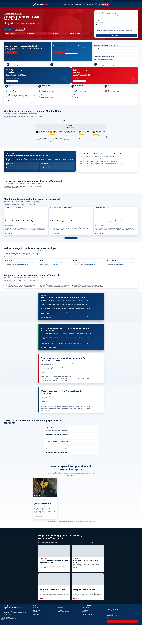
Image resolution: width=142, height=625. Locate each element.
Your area (98, 20)
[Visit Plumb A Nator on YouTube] (100, 1)
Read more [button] (38, 139)
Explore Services (19, 29)
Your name (98, 15)
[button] (35, 137)
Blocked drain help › (9, 233)
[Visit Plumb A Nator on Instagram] (96, 1)
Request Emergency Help (79, 80)
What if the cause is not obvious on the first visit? (57, 434)
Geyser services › (99, 233)
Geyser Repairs (36, 612)
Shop (84, 4)
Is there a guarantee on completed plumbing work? (57, 452)
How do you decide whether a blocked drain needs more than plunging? (107, 50)
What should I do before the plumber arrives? (56, 448)
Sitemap (59, 614)
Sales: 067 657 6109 (8, 614)
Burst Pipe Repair (36, 610)
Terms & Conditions (86, 610)
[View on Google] (37, 132)
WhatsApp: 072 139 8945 (9, 617)
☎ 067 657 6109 (106, 0)
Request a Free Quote (59, 52)
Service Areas (70, 4)
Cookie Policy (85, 612)
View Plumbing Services (12, 80)
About (80, 4)
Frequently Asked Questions (63, 611)
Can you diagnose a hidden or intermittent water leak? (104, 48)
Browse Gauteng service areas (85, 165)
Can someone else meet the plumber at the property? (57, 437)
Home (65, 4)
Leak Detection (36, 611)
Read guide (43, 570)
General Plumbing (36, 614)
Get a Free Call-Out (9, 29)
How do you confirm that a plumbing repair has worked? (104, 59)
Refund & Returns (85, 608)
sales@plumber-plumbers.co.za (10, 618)
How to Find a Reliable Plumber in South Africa (86, 561)
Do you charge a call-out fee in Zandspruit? (55, 427)
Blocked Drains (36, 608)
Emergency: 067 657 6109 (9, 615)
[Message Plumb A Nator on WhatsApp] (102, 1)
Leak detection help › (54, 233)
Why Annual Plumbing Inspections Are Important (86, 590)
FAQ (87, 4)
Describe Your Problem (11, 52)
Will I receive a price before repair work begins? (56, 430)
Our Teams (60, 610)
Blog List (59, 608)
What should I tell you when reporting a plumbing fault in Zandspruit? (106, 45)
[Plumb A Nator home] (41, 4)
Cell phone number (120, 15)
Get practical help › (24, 264)
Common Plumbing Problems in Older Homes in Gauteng (54, 561)
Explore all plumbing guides (97, 542)
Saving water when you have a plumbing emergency (53, 590)
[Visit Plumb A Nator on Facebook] (94, 1)
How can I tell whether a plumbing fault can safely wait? (58, 445)
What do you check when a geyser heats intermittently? (104, 56)
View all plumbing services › (71, 237)
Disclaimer (84, 611)
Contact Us (91, 4)
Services (76, 4)
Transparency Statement (87, 614)
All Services (35, 607)
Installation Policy (85, 607)
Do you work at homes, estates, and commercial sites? (58, 441)
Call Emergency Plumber (71, 52)
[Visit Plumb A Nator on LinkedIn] (98, 1)
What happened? (99, 24)
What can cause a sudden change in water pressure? (103, 53)
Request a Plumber (116, 35)
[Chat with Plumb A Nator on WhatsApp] (2, 618)
